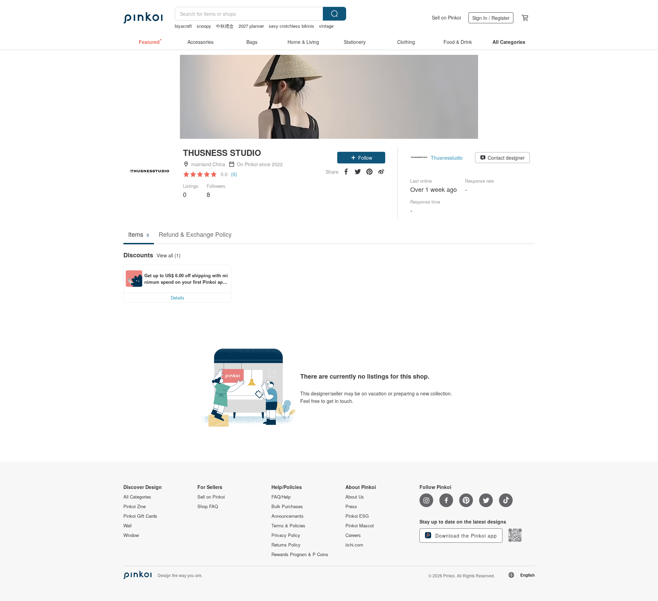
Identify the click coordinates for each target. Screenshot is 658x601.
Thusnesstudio (447, 157)
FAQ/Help (281, 496)
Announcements (287, 516)
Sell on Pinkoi (446, 17)
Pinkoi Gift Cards (140, 516)
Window (131, 535)
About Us (354, 496)
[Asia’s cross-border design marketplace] (142, 17)
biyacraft (183, 26)
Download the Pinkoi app (465, 535)
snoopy (204, 26)
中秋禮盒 (225, 26)
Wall (127, 525)
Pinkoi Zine (134, 506)
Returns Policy (286, 544)
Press (351, 506)
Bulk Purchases (287, 506)
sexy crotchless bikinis (291, 26)
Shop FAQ (207, 506)
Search (334, 14)
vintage (326, 26)
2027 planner (251, 26)
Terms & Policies (288, 525)
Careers (353, 535)
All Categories (137, 496)
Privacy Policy (285, 535)
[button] (361, 157)
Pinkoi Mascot (359, 525)
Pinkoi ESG (357, 516)
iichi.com (354, 544)
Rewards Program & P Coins (299, 554)
